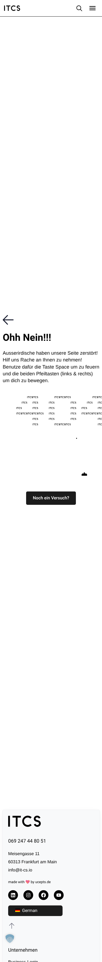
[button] (51, 498)
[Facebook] (43, 895)
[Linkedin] (13, 895)
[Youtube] (59, 895)
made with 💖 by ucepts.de (29, 882)
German (29, 910)
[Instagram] (28, 895)
